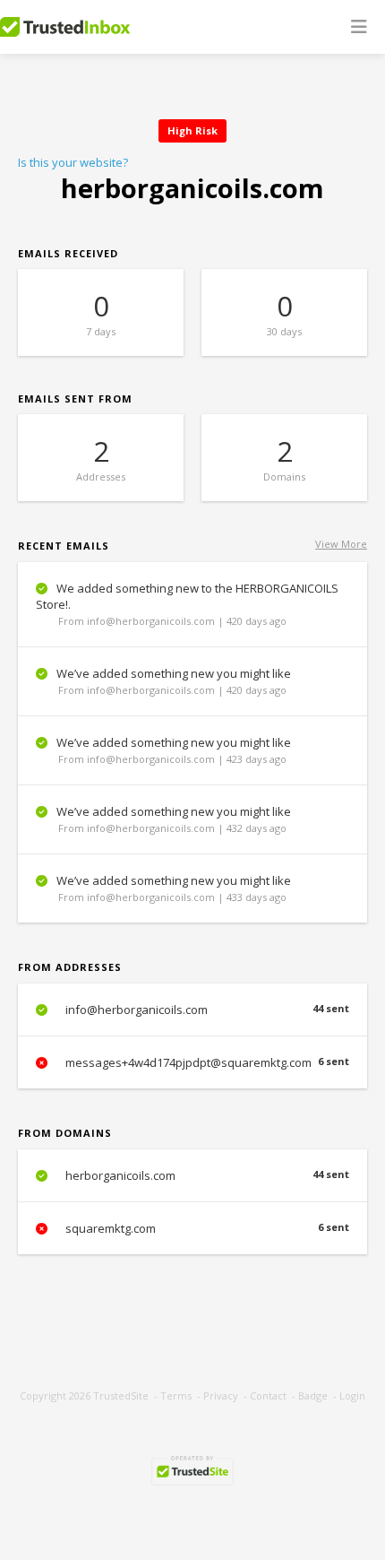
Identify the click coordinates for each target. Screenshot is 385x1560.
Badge (313, 1395)
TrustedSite (121, 1395)
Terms (176, 1395)
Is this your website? (73, 162)
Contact (268, 1395)
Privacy (220, 1395)
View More (341, 543)
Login (352, 1395)
